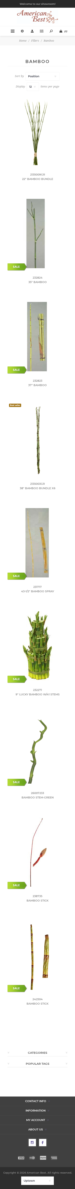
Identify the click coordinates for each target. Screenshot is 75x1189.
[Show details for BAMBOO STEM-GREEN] (38, 749)
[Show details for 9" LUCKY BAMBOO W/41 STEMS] (38, 645)
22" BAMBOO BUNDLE (37, 179)
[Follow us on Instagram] (32, 1142)
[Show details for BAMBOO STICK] (38, 852)
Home (23, 40)
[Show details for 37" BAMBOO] (38, 336)
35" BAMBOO (37, 282)
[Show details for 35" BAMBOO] (38, 233)
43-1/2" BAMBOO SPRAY (37, 591)
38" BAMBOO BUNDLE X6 (37, 488)
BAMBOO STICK (37, 900)
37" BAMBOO (37, 385)
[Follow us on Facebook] (42, 1142)
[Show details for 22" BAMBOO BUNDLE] (38, 130)
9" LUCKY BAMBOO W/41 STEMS (38, 694)
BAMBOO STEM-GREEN (38, 797)
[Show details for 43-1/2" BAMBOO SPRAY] (38, 542)
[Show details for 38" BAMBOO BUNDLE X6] (38, 439)
